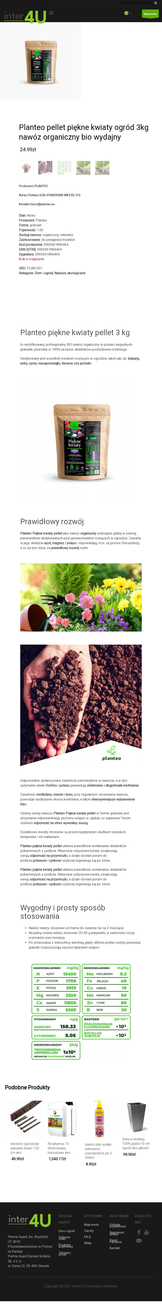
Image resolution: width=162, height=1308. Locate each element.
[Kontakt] (139, 1241)
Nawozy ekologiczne (69, 273)
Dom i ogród (44, 273)
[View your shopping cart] (130, 14)
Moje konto (150, 14)
